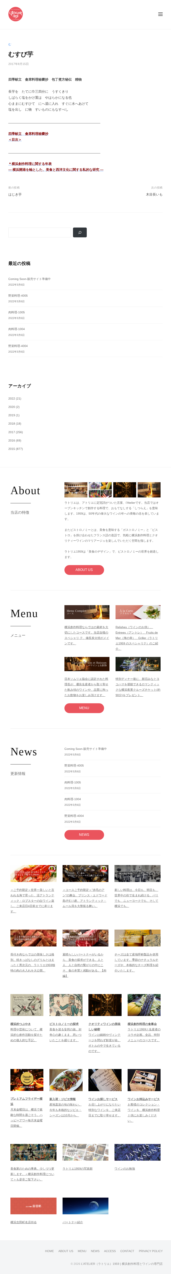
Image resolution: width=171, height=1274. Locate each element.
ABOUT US (84, 570)
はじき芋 (15, 194)
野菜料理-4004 (18, 346)
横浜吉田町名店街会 (23, 1222)
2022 (11, 398)
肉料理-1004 (16, 329)
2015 (11, 448)
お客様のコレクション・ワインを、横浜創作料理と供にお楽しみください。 (144, 1109)
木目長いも (154, 194)
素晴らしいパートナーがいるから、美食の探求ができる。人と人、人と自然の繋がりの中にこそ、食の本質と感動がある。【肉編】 (84, 965)
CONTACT (127, 1251)
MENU (84, 708)
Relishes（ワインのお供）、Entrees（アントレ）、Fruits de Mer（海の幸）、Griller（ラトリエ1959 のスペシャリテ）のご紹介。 (137, 637)
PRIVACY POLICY (151, 1251)
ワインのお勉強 (124, 1168)
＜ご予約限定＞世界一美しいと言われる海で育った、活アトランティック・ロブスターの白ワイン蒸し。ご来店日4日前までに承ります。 (32, 900)
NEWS (84, 834)
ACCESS (110, 1251)
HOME (49, 1251)
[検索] (80, 232)
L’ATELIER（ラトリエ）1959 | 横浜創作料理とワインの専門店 (122, 1263)
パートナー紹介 (73, 1222)
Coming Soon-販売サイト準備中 (29, 279)
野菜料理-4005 (18, 295)
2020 (11, 407)
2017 (11, 432)
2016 (11, 440)
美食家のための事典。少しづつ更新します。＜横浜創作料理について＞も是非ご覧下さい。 (32, 1174)
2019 (11, 415)
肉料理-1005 (16, 312)
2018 (11, 423)
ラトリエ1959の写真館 (78, 1168)
